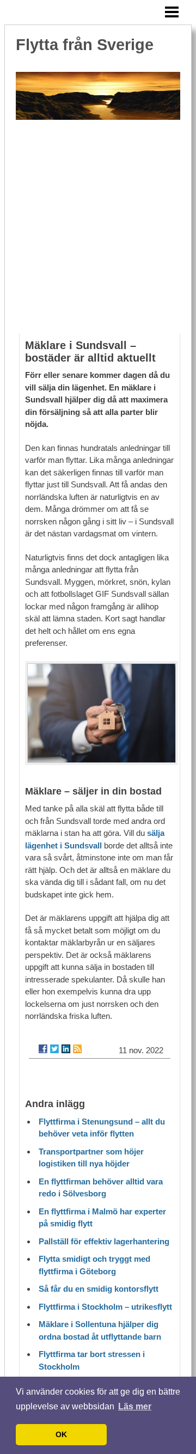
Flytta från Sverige (85, 44)
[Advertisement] (98, 230)
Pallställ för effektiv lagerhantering (104, 1241)
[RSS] (77, 1048)
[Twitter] (54, 1048)
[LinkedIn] (66, 1048)
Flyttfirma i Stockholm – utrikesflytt (105, 1306)
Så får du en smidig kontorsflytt (98, 1288)
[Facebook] (43, 1048)
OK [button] (61, 1434)
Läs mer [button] (134, 1406)
